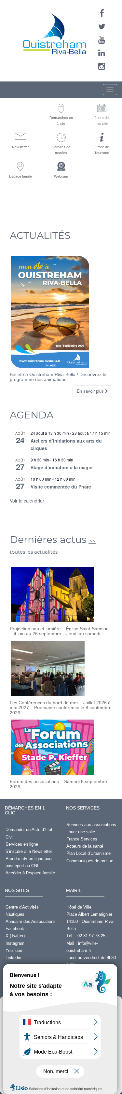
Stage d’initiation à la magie (61, 467)
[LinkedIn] (101, 53)
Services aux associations (91, 824)
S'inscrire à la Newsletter (29, 851)
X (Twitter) (15, 935)
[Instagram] (101, 66)
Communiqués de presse (89, 860)
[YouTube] (101, 40)
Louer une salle (80, 831)
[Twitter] (101, 26)
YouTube (14, 950)
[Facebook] (102, 13)
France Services (81, 839)
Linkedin (13, 957)
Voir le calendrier (27, 500)
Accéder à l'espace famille (30, 872)
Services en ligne (22, 844)
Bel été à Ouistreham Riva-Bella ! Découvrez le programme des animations (58, 377)
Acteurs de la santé (84, 846)
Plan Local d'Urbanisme (88, 853)
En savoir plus (91, 391)
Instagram (15, 943)
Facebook (15, 928)
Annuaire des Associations (31, 921)
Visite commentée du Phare (61, 486)
